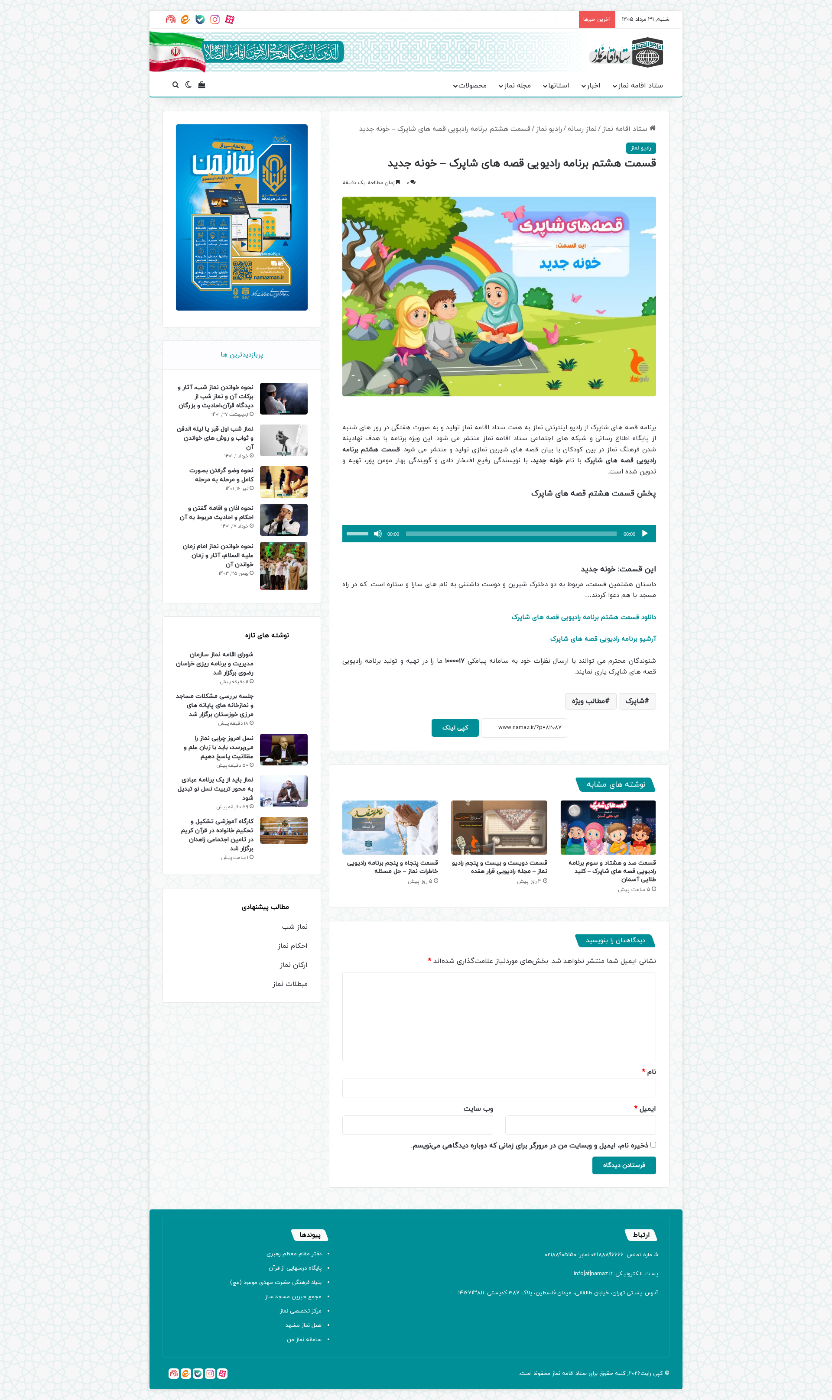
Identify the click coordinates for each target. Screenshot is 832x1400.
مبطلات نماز (290, 984)
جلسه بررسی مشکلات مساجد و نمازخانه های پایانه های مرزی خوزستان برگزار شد (215, 705)
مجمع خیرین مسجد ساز (293, 1297)
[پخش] (644, 533)
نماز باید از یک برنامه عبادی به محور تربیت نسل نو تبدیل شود (216, 789)
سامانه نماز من (304, 1340)
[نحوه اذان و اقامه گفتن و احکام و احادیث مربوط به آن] (284, 519)
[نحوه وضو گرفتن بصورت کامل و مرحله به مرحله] (284, 482)
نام (649, 1072)
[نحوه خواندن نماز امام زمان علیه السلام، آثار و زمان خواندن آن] (284, 566)
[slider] (359, 533)
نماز (556, 1373)
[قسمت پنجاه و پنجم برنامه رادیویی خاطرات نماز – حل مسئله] (390, 827)
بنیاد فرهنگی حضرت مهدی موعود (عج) (276, 1283)
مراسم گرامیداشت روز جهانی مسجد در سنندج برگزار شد (509, 19)
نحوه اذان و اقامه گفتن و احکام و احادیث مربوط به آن (217, 513)
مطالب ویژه (588, 701)
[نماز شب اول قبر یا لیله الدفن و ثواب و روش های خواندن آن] (284, 440)
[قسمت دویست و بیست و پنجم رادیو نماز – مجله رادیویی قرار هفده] (499, 827)
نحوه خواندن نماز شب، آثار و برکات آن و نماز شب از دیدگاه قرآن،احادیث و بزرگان (216, 396)
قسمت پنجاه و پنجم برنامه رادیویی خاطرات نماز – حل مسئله (392, 867)
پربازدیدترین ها (242, 355)
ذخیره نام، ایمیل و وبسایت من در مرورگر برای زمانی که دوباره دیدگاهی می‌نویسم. (529, 1145)
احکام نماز (293, 946)
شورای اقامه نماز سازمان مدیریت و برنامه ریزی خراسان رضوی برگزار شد (215, 664)
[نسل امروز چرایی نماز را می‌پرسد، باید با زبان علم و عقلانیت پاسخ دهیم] (284, 749)
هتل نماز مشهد (304, 1325)
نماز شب (295, 927)
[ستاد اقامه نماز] (626, 52)
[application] (499, 533)
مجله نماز (517, 86)
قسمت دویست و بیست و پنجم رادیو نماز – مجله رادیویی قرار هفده (499, 867)
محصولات (472, 86)
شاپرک (635, 701)
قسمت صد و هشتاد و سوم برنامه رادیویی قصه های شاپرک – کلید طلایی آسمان (612, 871)
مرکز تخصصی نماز (301, 1311)
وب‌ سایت (478, 1109)
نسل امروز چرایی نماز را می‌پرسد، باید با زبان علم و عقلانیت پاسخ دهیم (219, 747)
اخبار (594, 86)
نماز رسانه (582, 129)
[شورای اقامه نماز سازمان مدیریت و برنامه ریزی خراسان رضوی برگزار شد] (284, 666)
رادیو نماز (549, 129)
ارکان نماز (294, 965)
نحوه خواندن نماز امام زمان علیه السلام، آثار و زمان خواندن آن (218, 555)
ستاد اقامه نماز (640, 86)
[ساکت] (378, 533)
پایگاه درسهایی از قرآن (295, 1268)
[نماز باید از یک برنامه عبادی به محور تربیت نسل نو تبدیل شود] (284, 791)
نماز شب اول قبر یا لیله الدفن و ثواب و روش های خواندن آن (215, 438)
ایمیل (645, 1109)
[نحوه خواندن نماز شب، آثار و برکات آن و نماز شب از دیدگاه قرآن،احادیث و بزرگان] (284, 399)
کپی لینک (455, 728)
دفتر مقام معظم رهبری (294, 1254)
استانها (558, 86)
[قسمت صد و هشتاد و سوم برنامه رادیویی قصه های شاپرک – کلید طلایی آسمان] (608, 827)
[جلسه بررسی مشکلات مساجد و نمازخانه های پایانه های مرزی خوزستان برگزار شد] (284, 710)
